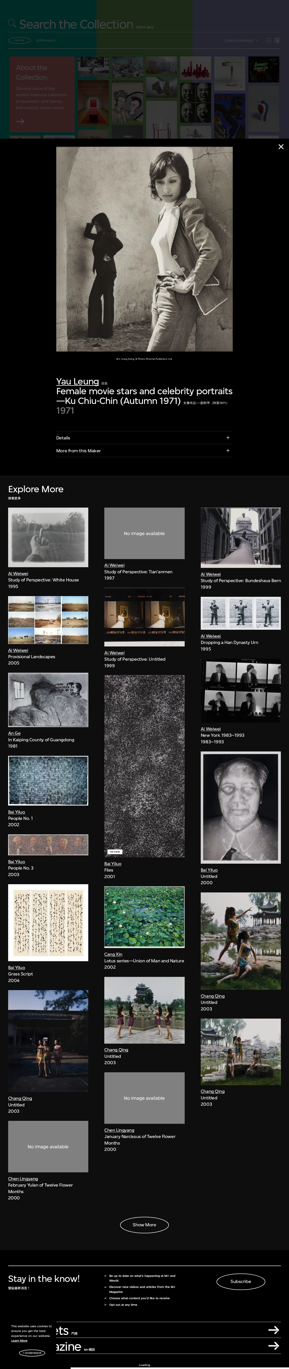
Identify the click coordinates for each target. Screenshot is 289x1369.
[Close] (281, 147)
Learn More (19, 1341)
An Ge (14, 733)
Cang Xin (113, 954)
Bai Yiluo (16, 812)
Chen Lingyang (23, 1178)
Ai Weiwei (18, 573)
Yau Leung (77, 381)
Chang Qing (20, 1098)
